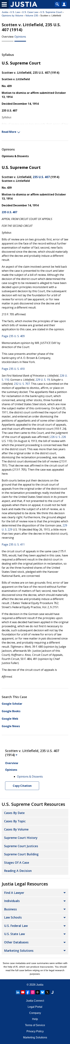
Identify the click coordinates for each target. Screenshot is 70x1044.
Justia (5, 12)
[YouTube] (23, 992)
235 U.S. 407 (41, 177)
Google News (11, 726)
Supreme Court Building (21, 854)
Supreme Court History (20, 838)
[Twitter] (47, 992)
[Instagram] (33, 992)
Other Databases (16, 942)
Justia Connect (35, 1000)
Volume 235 (31, 15)
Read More (9, 132)
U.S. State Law (14, 934)
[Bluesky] (42, 992)
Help (35, 1019)
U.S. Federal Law (16, 926)
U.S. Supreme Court (51, 12)
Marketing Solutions (18, 950)
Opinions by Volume (12, 15)
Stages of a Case (16, 862)
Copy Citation (22, 786)
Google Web (10, 719)
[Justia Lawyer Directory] (52, 992)
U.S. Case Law (30, 12)
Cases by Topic (15, 821)
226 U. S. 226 (58, 437)
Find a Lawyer (14, 893)
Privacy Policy (35, 1031)
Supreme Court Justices (21, 846)
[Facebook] (28, 992)
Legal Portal (35, 1006)
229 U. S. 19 (43, 380)
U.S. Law (15, 12)
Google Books (11, 711)
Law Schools (13, 917)
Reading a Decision (18, 871)
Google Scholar (12, 704)
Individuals (12, 901)
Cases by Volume (16, 829)
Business (10, 909)
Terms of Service (35, 1025)
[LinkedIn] (18, 992)
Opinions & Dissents (15, 156)
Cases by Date (14, 813)
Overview (7, 36)
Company (35, 1012)
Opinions (20, 36)
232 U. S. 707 (22, 384)
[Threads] (38, 992)
